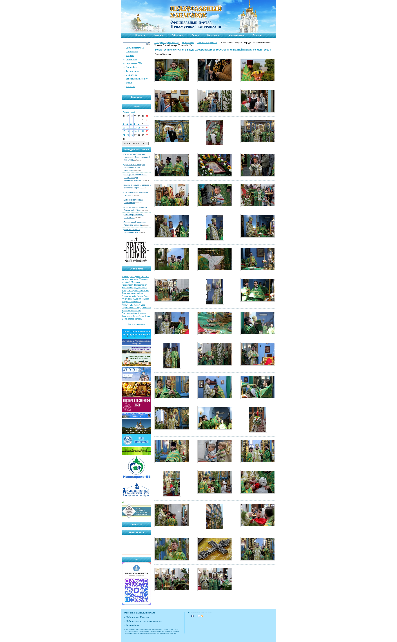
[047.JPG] (258, 432)
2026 (133, 112)
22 (143, 131)
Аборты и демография (132, 293)
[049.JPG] (214, 462)
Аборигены (144, 290)
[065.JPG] (214, 590)
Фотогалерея (188, 42)
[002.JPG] (171, 81)
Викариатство (128, 319)
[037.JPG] (257, 365)
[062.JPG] (257, 560)
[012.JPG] (257, 142)
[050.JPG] (257, 462)
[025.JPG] (257, 270)
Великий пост (139, 316)
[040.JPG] (214, 398)
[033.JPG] (257, 334)
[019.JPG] (257, 206)
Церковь (158, 35)
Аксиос (140, 296)
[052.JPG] (214, 493)
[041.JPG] (257, 398)
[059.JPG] (171, 560)
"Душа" (137, 277)
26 (131, 135)
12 (131, 127)
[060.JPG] (214, 560)
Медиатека (131, 75)
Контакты (130, 86)
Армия (137, 305)
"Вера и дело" (128, 277)
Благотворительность (131, 310)
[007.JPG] (214, 112)
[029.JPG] (171, 334)
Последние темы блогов (136, 149)
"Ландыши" (134, 279)
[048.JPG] (171, 462)
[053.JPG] (257, 493)
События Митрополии (207, 42)
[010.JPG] (215, 145)
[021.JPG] (215, 240)
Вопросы (139, 319)
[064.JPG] (171, 590)
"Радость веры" (140, 288)
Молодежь (213, 35)
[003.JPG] (214, 81)
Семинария (131, 59)
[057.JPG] (257, 526)
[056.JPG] (215, 529)
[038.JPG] (171, 398)
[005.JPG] (171, 112)
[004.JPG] (257, 81)
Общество (177, 35)
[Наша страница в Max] (136, 604)
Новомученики (236, 35)
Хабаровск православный (166, 42)
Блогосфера (132, 67)
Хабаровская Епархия (137, 617)
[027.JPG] (215, 304)
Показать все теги (136, 324)
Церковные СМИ (134, 63)
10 (124, 127)
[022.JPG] (257, 237)
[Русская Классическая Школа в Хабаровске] (136, 518)
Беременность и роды (131, 308)
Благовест (146, 308)
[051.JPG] (172, 496)
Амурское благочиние (131, 302)
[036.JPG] (214, 365)
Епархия (130, 55)
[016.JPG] (257, 176)
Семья (195, 35)
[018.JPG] (214, 206)
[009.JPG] (171, 142)
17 (124, 131)
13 (135, 127)
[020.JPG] (171, 237)
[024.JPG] (214, 270)
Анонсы (128, 304)
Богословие (127, 313)
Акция (146, 296)
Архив (129, 82)
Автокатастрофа (129, 296)
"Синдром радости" (130, 290)
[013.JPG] (171, 176)
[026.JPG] (171, 301)
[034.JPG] (172, 368)
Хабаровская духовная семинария (144, 621)
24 (124, 135)
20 (135, 131)
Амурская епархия (141, 299)
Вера (147, 316)
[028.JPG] (257, 301)
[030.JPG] (214, 334)
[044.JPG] (214, 429)
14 (139, 127)
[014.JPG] (214, 176)
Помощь (257, 35)
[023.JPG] (171, 270)
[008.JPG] (257, 112)
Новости (140, 35)
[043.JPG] (171, 429)
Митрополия (132, 51)
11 (128, 127)
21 (139, 131)
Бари (143, 305)
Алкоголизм (127, 299)
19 (131, 131)
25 (128, 135)
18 (128, 131)
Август (126, 112)
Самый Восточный (135, 47)
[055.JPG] (171, 526)
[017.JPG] (171, 206)
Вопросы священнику (136, 78)
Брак (135, 313)
